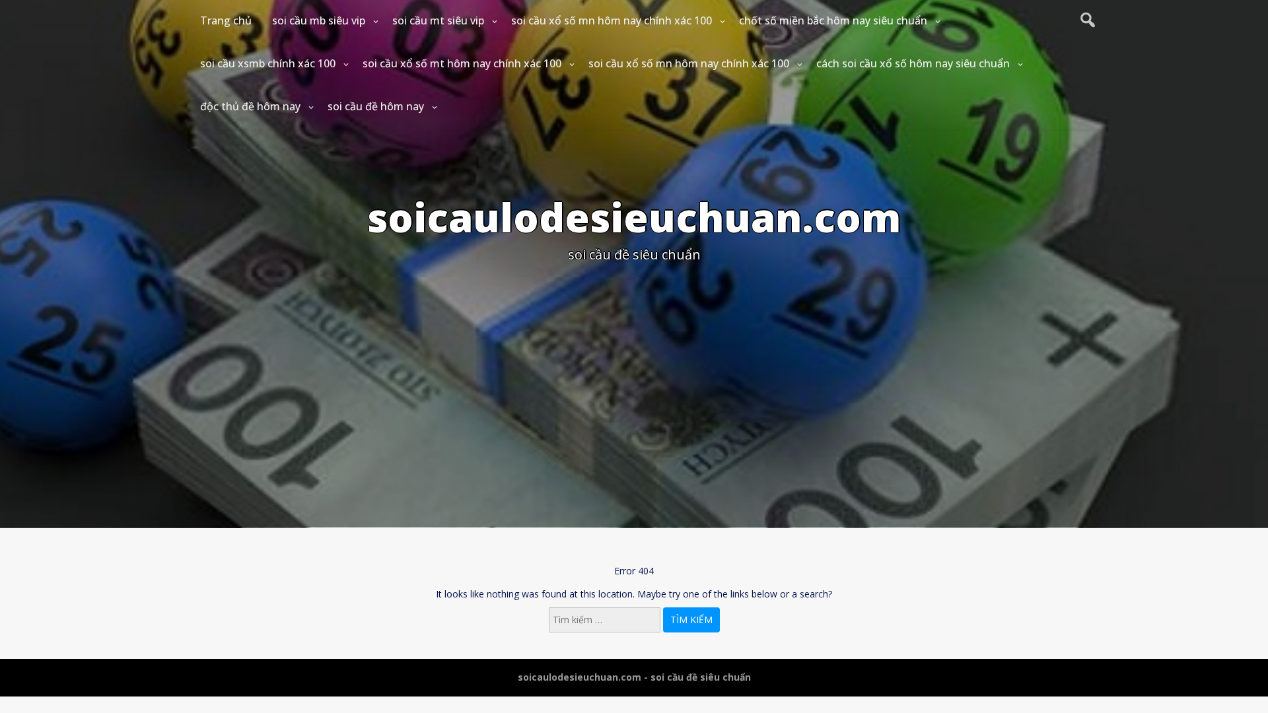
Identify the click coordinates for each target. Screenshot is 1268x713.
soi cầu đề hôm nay (376, 106)
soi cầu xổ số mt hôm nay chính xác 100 (462, 63)
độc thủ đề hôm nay (250, 106)
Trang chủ (226, 20)
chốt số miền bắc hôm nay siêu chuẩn (833, 20)
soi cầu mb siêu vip (318, 20)
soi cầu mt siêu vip (438, 20)
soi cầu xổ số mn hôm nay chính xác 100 (611, 20)
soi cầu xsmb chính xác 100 (267, 63)
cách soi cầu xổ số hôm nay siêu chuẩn (913, 63)
